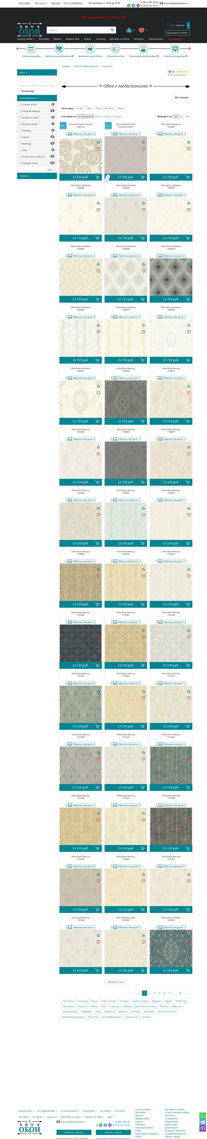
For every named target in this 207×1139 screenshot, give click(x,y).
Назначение (25, 1110)
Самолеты (135, 1011)
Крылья (168, 1001)
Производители (28, 98)
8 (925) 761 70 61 (149, 5)
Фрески (57, 38)
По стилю (105, 1110)
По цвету (37, 1116)
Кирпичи (123, 1011)
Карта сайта (171, 1124)
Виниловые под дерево (73, 1017)
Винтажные (149, 1011)
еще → (51, 169)
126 (187, 116)
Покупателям (155, 38)
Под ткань (82, 1006)
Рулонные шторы (144, 1127)
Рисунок (51, 1116)
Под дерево (86, 1011)
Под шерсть (68, 1006)
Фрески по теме (93, 1116)
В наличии (28, 91)
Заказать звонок (113, 1132)
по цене (98, 116)
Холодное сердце (140, 1001)
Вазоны (94, 1006)
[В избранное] (98, 148)
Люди (98, 108)
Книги (104, 1006)
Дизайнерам (171, 1127)
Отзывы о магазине (175, 1130)
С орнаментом (131, 1017)
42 (176, 116)
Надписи (121, 108)
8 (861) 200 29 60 (149, 2)
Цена (22, 72)
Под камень (110, 1011)
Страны (24, 175)
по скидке (116, 116)
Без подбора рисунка (111, 1017)
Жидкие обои (72, 38)
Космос (95, 1001)
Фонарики (156, 1001)
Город (98, 1011)
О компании (171, 1118)
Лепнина (100, 38)
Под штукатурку (70, 1011)
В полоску (164, 1006)
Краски (87, 38)
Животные (177, 1006)
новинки (107, 116)
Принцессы (68, 1001)
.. (174, 993)
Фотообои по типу (70, 1116)
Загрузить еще (115, 981)
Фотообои (44, 38)
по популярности (85, 116)
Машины (109, 108)
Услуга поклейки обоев (177, 1112)
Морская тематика (167, 1011)
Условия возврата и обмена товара (175, 1135)
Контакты (139, 38)
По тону (23, 1116)
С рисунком (82, 1001)
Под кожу (115, 1006)
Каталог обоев (25, 38)
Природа (127, 1006)
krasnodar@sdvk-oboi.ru (175, 3)
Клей (137, 1130)
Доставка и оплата (119, 38)
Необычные (181, 1001)
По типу (119, 1110)
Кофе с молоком (109, 1001)
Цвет (110, 1116)
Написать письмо (74, 1132)
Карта (89, 108)
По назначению (69, 1110)
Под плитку (93, 1017)
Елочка (80, 108)
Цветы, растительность (145, 1006)
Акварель (124, 1001)
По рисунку (89, 1110)
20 (180, 993)
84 (181, 116)
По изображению (46, 1110)
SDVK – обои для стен (29, 29)
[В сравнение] (98, 141)
